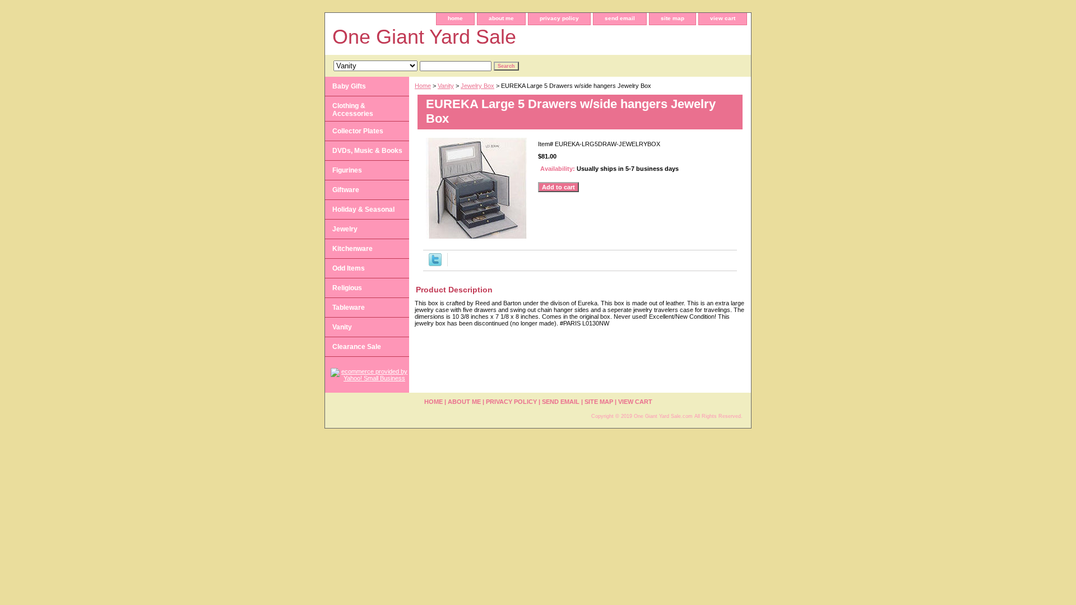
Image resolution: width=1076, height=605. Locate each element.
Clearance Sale (356, 347)
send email (620, 18)
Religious (347, 288)
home (455, 18)
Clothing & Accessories (352, 110)
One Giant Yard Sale (424, 36)
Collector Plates (357, 131)
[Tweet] (435, 263)
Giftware (345, 190)
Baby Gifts (349, 86)
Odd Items (348, 268)
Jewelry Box (477, 85)
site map (672, 18)
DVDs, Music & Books (367, 151)
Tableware (348, 307)
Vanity (446, 85)
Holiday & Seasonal (363, 209)
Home (423, 85)
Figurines (347, 170)
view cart (722, 18)
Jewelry (345, 229)
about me (501, 18)
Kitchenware (352, 249)
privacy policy (559, 18)
